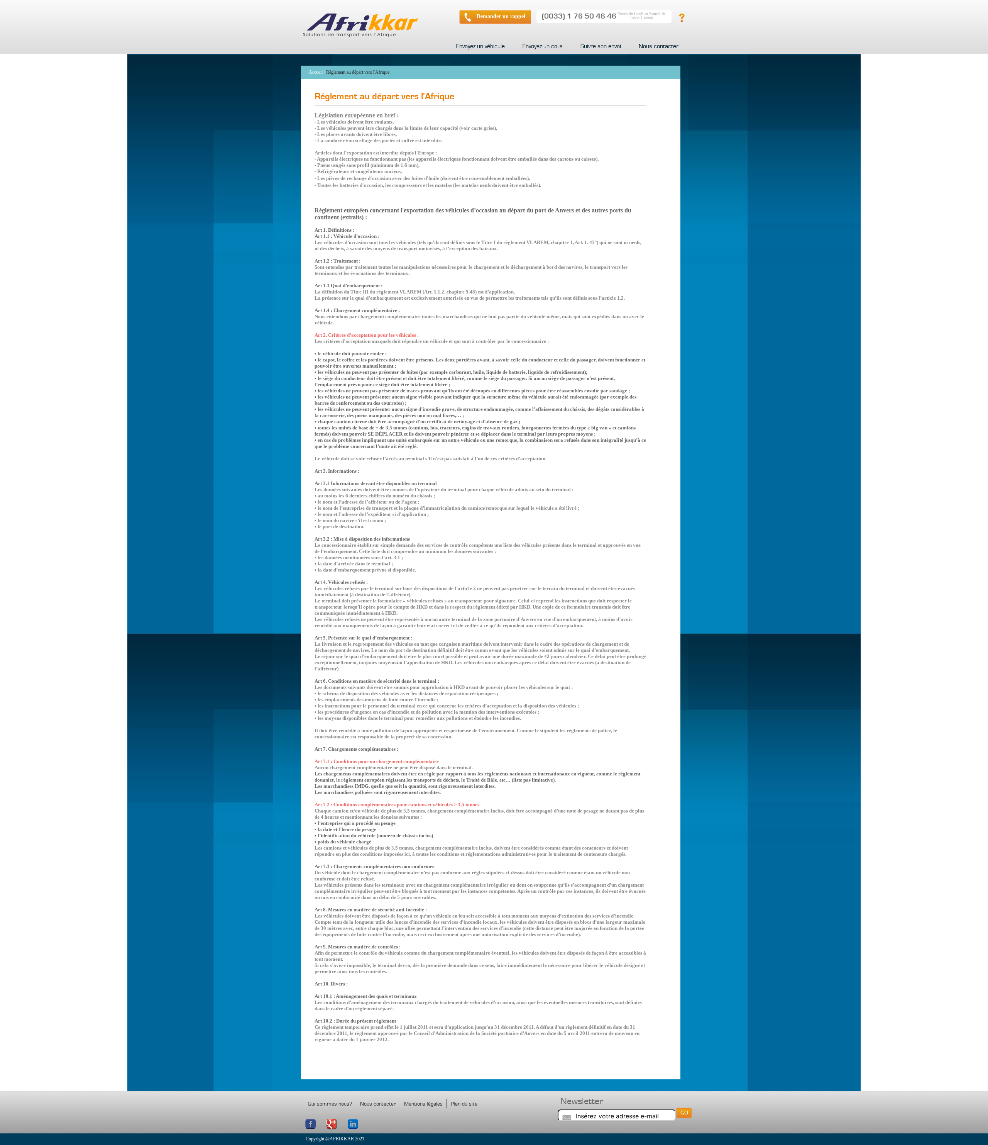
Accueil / (317, 72)
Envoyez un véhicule (480, 46)
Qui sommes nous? (330, 1104)
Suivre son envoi (600, 46)
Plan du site (464, 1104)
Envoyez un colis (543, 46)
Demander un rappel (501, 16)
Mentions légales (423, 1104)
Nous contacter (658, 46)
